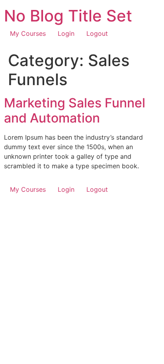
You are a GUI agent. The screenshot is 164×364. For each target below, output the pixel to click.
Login (66, 33)
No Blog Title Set (68, 15)
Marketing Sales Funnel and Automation (74, 110)
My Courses (28, 33)
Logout (97, 33)
